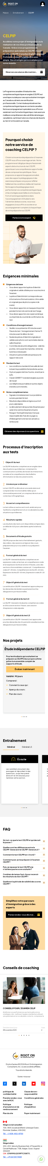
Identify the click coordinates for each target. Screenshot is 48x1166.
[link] (24, 1003)
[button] (7, 685)
